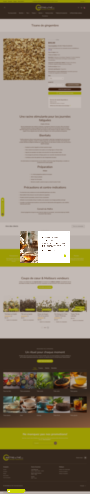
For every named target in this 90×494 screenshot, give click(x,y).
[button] (69, 233)
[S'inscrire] (65, 255)
